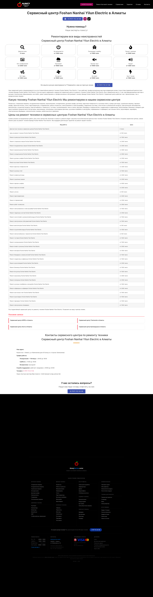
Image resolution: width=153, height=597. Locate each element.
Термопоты (59, 510)
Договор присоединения (100, 541)
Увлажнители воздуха (106, 488)
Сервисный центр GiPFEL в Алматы (21, 320)
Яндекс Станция (105, 510)
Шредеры (81, 512)
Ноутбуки (33, 505)
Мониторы (33, 510)
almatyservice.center (55, 539)
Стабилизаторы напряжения (38, 516)
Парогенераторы (60, 495)
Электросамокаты (106, 512)
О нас (95, 539)
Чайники (58, 507)
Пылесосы (58, 484)
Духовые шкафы (35, 493)
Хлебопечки (59, 514)
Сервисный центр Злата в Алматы (21, 326)
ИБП (32, 514)
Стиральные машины (36, 484)
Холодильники (35, 490)
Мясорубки (59, 499)
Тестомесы (59, 520)
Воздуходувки (82, 501)
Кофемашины (59, 490)
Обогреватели (105, 486)
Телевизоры (34, 497)
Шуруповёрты (82, 490)
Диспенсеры (82, 514)
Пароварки (59, 518)
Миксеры (58, 512)
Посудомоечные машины (37, 486)
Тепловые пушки (105, 484)
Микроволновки (60, 488)
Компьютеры (34, 507)
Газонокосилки (82, 499)
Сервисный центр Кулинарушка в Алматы (92, 326)
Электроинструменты (84, 484)
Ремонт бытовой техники (104, 4)
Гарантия (129, 4)
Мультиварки (59, 501)
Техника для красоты (106, 497)
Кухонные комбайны (61, 497)
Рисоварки (59, 516)
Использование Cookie (99, 546)
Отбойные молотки (84, 493)
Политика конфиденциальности (101, 545)
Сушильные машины (36, 488)
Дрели (80, 488)
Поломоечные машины (37, 499)
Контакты (147, 4)
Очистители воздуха (106, 490)
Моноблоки (34, 512)
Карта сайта (97, 548)
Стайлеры (103, 499)
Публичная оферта (98, 543)
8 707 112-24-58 (96, 529)
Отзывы (138, 4)
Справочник (119, 4)
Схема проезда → (35, 547)
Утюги (57, 493)
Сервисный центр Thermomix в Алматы (91, 320)
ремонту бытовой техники (49, 557)
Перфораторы (82, 486)
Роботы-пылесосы (61, 486)
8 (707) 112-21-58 (28, 371)
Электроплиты (35, 495)
